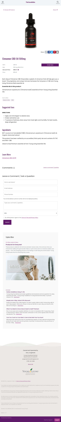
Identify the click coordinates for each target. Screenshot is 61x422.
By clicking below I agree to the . (21, 217)
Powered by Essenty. (6, 418)
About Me (30, 364)
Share (54, 10)
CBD (12, 100)
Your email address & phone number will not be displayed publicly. (20, 199)
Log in (57, 420)
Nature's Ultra (6, 100)
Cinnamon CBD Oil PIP (9, 158)
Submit (7, 222)
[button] (9, 267)
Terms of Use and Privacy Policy (29, 217)
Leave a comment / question (51, 167)
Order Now (50, 65)
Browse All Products (10, 10)
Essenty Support (48, 420)
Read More (16, 297)
